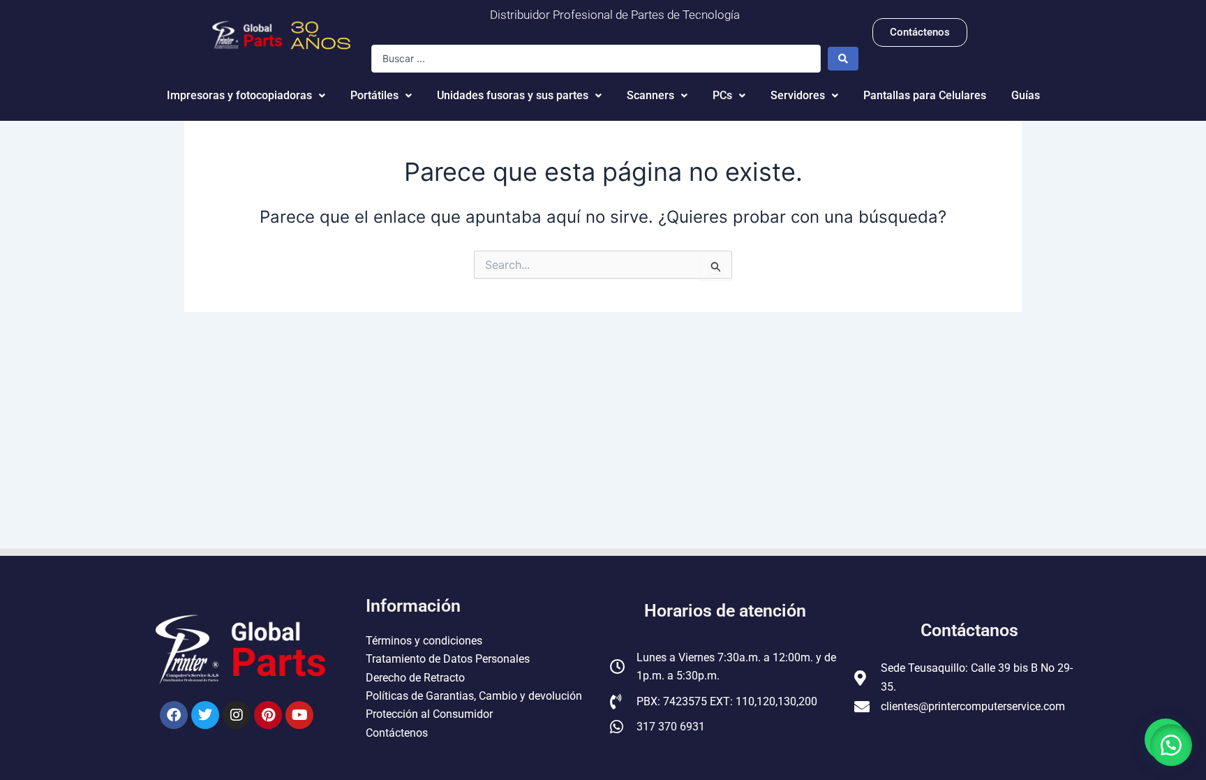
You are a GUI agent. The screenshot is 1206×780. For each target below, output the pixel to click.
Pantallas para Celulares (924, 95)
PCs (722, 95)
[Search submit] (843, 59)
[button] (1171, 745)
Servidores (797, 95)
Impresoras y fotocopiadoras (239, 95)
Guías (1025, 95)
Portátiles (374, 95)
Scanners (650, 95)
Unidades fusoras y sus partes (512, 95)
